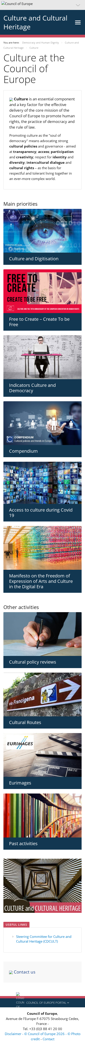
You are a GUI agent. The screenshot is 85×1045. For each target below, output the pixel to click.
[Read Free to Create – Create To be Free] (42, 291)
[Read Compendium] (42, 423)
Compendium (23, 451)
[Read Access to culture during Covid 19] (42, 483)
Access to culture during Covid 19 (41, 512)
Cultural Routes (25, 722)
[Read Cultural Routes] (42, 694)
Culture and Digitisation (33, 259)
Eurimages (20, 783)
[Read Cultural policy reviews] (42, 634)
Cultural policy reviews (32, 662)
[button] (42, 5)
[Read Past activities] (42, 815)
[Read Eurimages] (42, 755)
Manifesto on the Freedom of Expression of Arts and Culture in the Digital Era (41, 581)
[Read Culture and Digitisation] (42, 231)
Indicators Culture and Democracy (32, 388)
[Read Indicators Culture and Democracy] (42, 357)
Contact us (24, 972)
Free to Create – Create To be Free (39, 322)
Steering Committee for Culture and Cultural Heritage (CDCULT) (43, 938)
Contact (48, 1039)
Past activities (23, 843)
